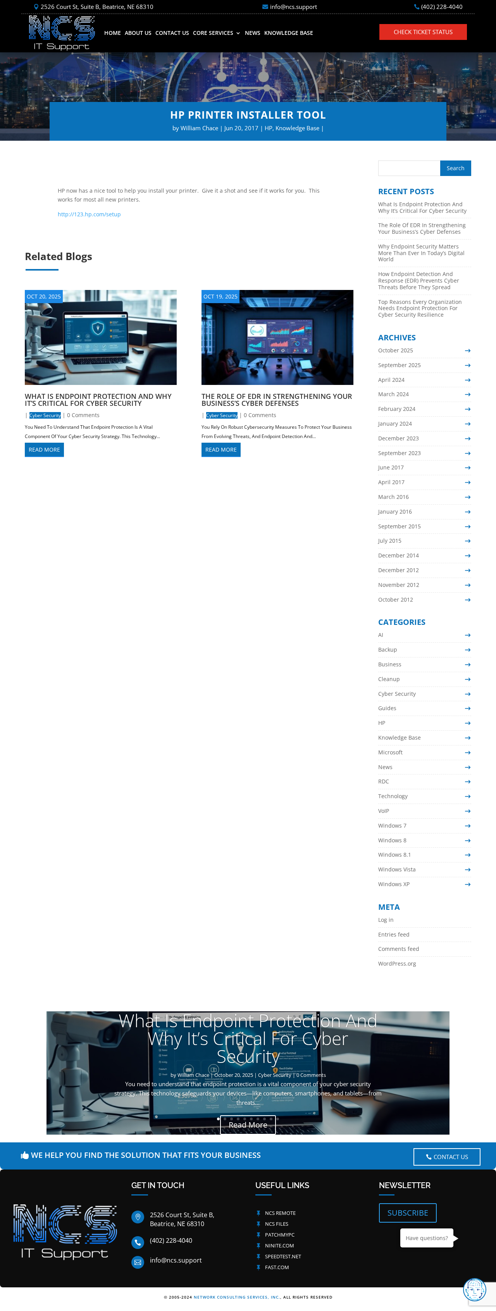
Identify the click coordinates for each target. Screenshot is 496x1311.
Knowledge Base (288, 32)
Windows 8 (392, 840)
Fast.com (277, 1267)
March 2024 (393, 394)
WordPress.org (397, 963)
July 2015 (389, 540)
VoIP (383, 810)
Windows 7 (392, 825)
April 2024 (391, 379)
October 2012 (395, 599)
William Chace (199, 128)
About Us (138, 32)
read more (44, 449)
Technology (393, 796)
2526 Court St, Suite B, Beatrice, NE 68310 (97, 6)
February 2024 (396, 408)
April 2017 (391, 482)
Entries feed (394, 934)
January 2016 (395, 511)
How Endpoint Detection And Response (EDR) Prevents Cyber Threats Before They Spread (418, 280)
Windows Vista (397, 869)
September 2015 (399, 526)
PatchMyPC (279, 1234)
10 (277, 1119)
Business (389, 664)
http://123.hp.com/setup (89, 214)
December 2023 (398, 438)
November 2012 (398, 584)
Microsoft (390, 752)
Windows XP (394, 884)
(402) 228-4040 (442, 6)
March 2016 (393, 496)
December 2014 (398, 555)
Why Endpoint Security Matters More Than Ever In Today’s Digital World (421, 253)
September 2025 (399, 365)
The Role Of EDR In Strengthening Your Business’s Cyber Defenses (277, 400)
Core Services (213, 32)
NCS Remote (280, 1212)
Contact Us (172, 32)
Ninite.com (279, 1245)
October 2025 (395, 350)
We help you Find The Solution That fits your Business (146, 1155)
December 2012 (398, 570)
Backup (387, 649)
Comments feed (398, 948)
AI (380, 634)
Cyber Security (45, 415)
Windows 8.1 (394, 854)
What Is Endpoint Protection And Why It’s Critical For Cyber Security (98, 400)
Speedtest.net (283, 1256)
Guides (387, 708)
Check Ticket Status (423, 32)
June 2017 (391, 467)
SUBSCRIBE (408, 1213)
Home (112, 32)
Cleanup (389, 679)
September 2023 (399, 453)
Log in (386, 919)
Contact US (451, 1157)
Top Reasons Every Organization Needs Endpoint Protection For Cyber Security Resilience (420, 308)
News (252, 32)
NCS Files (276, 1223)
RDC (383, 781)
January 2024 (395, 423)
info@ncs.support (293, 6)
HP (268, 128)
